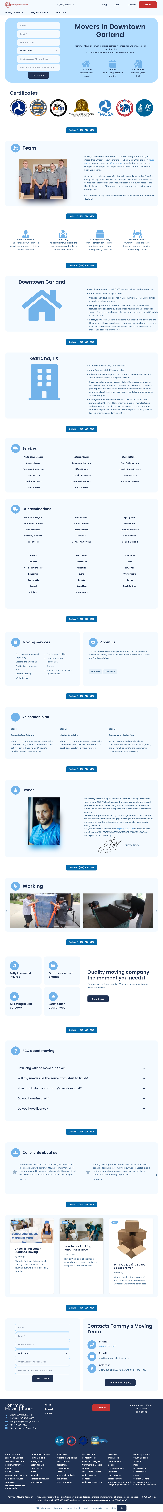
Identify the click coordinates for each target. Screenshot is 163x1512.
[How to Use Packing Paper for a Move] (81, 1220)
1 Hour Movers (33, 487)
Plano (129, 561)
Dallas (130, 580)
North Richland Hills (33, 567)
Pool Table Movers (130, 463)
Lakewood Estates (130, 529)
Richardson (81, 561)
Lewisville (129, 567)
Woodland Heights (33, 517)
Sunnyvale (130, 555)
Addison (33, 592)
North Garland (81, 529)
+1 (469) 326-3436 (65, 4)
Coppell (33, 586)
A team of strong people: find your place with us (120, 1483)
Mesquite (81, 567)
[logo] (16, 4)
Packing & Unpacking (33, 469)
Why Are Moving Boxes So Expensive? (129, 1266)
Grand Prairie (129, 574)
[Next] (156, 910)
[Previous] (6, 910)
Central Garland (130, 541)
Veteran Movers (81, 457)
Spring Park (129, 517)
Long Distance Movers (130, 469)
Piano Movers (81, 487)
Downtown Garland (81, 541)
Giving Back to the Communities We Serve (144, 1483)
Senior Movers (33, 463)
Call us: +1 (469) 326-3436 (81, 130)
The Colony (81, 555)
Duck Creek (33, 541)
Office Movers (81, 469)
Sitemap (49, 1413)
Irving (81, 574)
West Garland (81, 517)
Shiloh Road (129, 523)
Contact (49, 1409)
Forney (33, 555)
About (48, 1404)
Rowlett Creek (33, 529)
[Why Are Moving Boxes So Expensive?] (131, 1220)
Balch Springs (129, 586)
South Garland (81, 523)
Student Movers (129, 457)
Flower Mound (81, 592)
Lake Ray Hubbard (33, 535)
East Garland (129, 535)
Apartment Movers (130, 481)
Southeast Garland (33, 523)
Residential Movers (81, 463)
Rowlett (33, 561)
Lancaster (33, 574)
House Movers (130, 475)
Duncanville (33, 580)
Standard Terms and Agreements (15, 1486)
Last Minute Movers (81, 475)
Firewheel (81, 535)
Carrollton (81, 586)
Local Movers (33, 475)
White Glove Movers (33, 457)
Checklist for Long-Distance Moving (28, 1250)
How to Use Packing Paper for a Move (77, 1247)
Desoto (81, 580)
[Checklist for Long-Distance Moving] (32, 1220)
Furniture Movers (33, 481)
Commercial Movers (81, 481)
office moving (115, 163)
